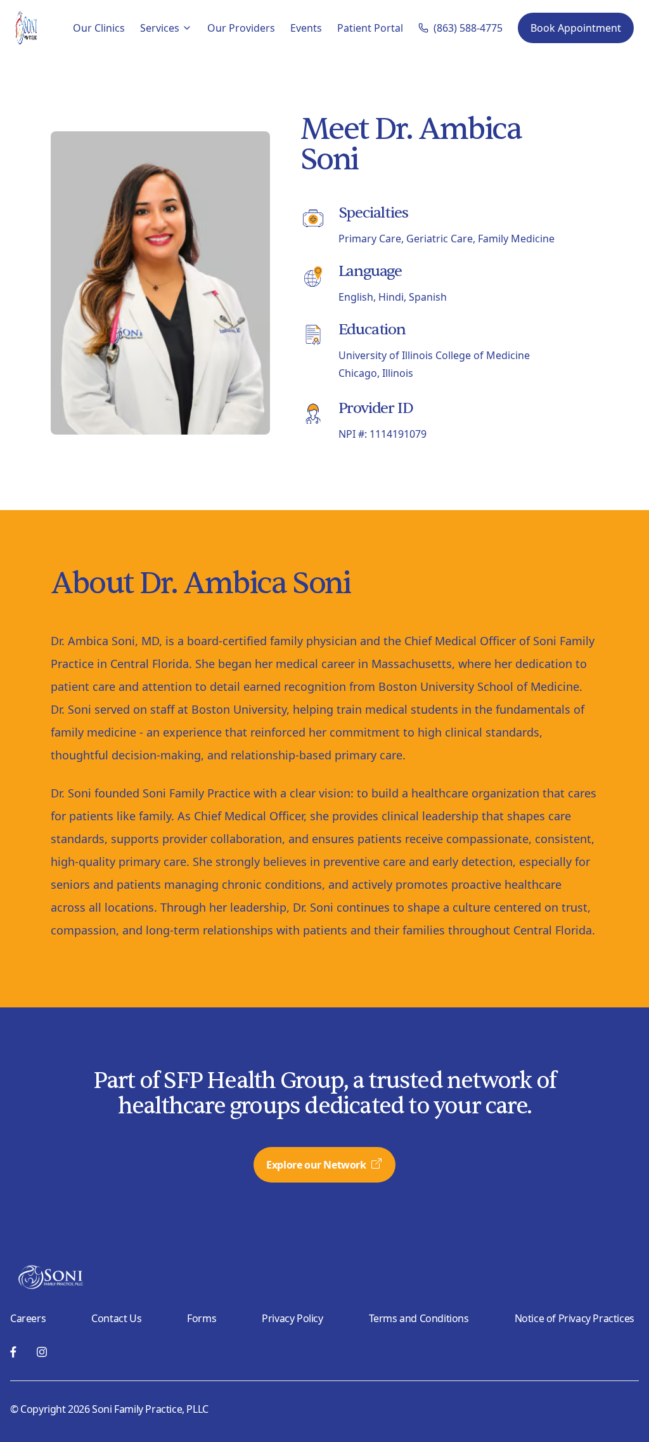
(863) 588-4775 (468, 28)
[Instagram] (42, 1352)
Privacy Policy (292, 1318)
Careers (28, 1318)
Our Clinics (99, 28)
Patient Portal (370, 28)
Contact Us (116, 1318)
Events (306, 28)
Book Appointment (575, 28)
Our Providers (241, 28)
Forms (201, 1318)
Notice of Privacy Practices (574, 1318)
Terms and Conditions (419, 1318)
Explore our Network (316, 1165)
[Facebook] (13, 1352)
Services (159, 28)
